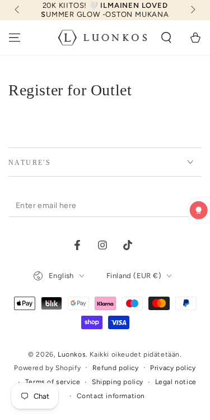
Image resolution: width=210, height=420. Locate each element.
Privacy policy (172, 368)
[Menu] (14, 37)
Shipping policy (117, 382)
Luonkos (72, 354)
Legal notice (176, 382)
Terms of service (53, 382)
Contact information (111, 396)
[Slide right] (192, 10)
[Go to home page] (102, 37)
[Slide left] (17, 10)
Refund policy (115, 368)
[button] (166, 37)
